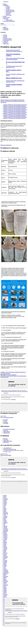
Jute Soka (8, 13)
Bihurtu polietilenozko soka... (14, 78)
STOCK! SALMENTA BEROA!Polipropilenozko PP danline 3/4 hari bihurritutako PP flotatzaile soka (13, 376)
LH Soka (8, 7)
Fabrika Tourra (9, 19)
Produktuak (5, 5)
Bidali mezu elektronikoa (6, 145)
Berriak (4, 16)
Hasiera (5, 4)
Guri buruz (5, 18)
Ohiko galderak (6, 17)
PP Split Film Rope (10, 10)
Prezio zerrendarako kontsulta (7, 417)
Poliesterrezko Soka (10, 11)
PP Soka (8, 6)
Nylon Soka (8, 12)
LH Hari (8, 8)
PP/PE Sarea (8, 15)
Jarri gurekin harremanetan (9, 21)
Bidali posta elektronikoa (6, 455)
